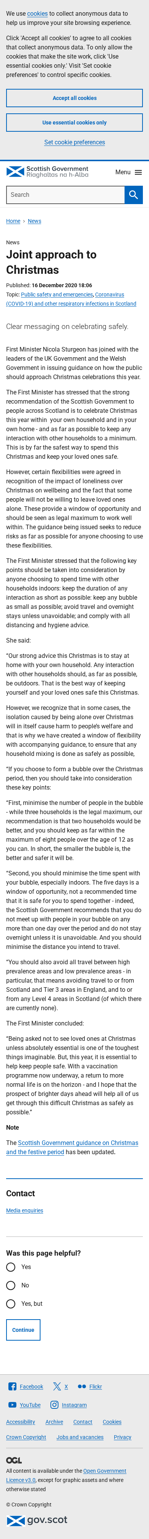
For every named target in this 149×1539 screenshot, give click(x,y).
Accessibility (20, 1422)
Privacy (122, 1437)
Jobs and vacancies (80, 1437)
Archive (54, 1422)
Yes (26, 1267)
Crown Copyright (26, 1437)
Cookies (112, 1422)
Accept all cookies (75, 98)
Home (13, 221)
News (34, 221)
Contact (82, 1422)
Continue (23, 1330)
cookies (37, 13)
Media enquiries (24, 1210)
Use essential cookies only (74, 122)
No (25, 1285)
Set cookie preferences (74, 142)
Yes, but (31, 1303)
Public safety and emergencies (57, 294)
